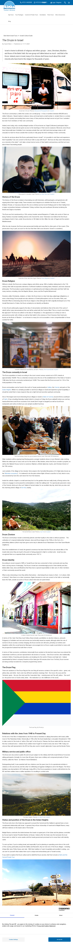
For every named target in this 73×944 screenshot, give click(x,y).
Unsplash (51, 111)
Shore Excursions (60, 15)
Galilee (50, 387)
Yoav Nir (42, 532)
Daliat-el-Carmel (48, 397)
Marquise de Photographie (41, 111)
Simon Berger (44, 278)
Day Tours (11, 15)
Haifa (5, 399)
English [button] (44, 2)
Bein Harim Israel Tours (10, 35)
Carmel (57, 387)
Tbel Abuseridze (48, 369)
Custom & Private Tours (31, 15)
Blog (9, 21)
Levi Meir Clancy (44, 194)
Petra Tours (50, 15)
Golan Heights (6, 390)
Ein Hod (23, 487)
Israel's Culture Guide (26, 35)
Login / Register (56, 2)
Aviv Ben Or (40, 817)
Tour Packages (19, 15)
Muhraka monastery (11, 473)
